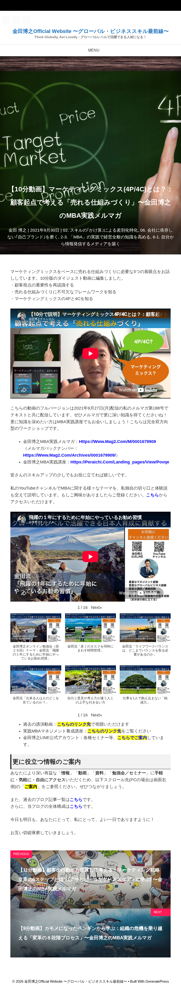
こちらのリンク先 (104, 731)
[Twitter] (16, 20)
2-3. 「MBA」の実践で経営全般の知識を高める (105, 237)
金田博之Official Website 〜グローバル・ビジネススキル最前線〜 (90, 31)
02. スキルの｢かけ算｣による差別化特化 (100, 230)
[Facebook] (6, 20)
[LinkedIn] (26, 20)
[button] (96, 607)
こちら (152, 495)
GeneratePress (157, 981)
